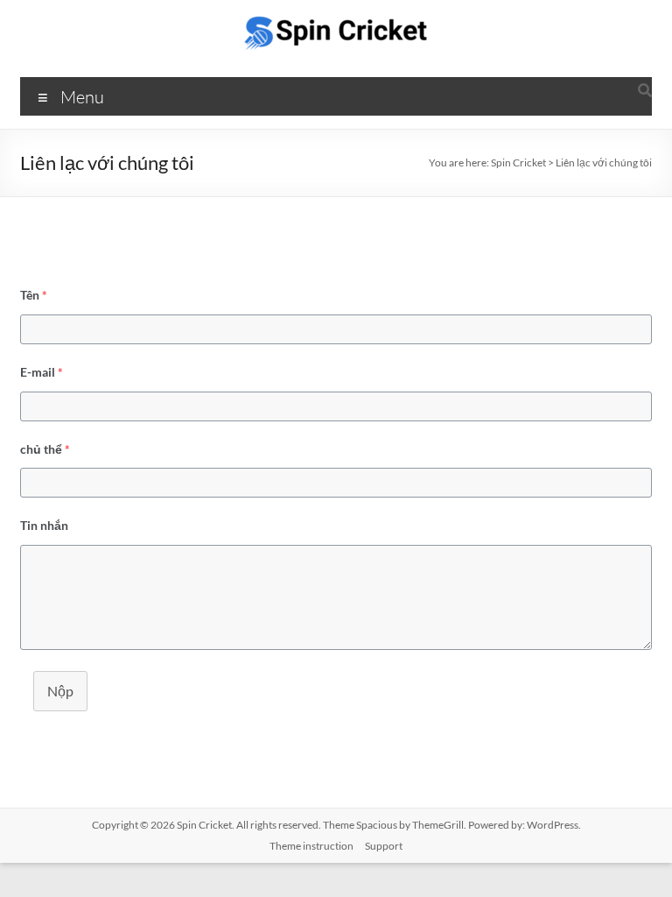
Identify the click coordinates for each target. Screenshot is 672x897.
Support (383, 845)
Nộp (60, 690)
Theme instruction (312, 845)
